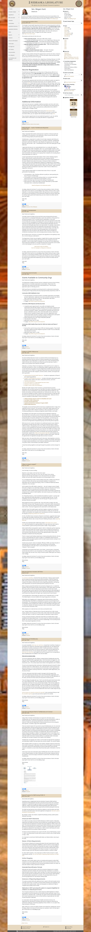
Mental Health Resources (30, 404)
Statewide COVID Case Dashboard (31, 384)
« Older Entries (24, 923)
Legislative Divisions (13, 26)
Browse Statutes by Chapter (70, 82)
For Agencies (11, 46)
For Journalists (12, 52)
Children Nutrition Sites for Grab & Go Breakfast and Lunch (37, 398)
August (73, 100)
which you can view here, (27, 652)
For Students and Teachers (12, 58)
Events (37, 124)
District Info (33, 124)
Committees (11, 23)
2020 (65, 47)
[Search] (82, 75)
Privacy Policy (69, 927)
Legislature (11, 14)
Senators (11, 37)
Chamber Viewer (12, 11)
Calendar (11, 20)
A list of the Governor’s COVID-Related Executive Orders (36, 382)
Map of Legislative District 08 (71, 57)
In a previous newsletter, (27, 577)
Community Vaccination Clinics (30, 21)
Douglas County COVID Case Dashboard (33, 385)
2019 (65, 48)
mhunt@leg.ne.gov (54, 18)
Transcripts (11, 43)
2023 (65, 43)
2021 (65, 45)
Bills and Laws (12, 17)
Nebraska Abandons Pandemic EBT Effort (32, 571)
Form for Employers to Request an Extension (41, 248)
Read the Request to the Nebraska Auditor (41, 185)
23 (73, 103)
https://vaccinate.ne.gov (29, 33)
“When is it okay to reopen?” (29, 464)
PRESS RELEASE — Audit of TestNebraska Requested (35, 127)
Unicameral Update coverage (72, 58)
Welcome (66, 36)
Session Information (13, 40)
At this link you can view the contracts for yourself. (33, 692)
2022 (65, 44)
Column (28, 124)
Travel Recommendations (30, 381)
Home (11, 9)
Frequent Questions (26, 927)
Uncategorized (67, 34)
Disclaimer (68, 928)
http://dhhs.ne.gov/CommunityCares (37, 301)
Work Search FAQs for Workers (41, 246)
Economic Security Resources (31, 401)
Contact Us (46, 927)
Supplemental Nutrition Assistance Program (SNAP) (36, 403)
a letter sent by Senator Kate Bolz (42, 433)
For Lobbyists (11, 55)
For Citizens (11, 49)
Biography (66, 53)
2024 (65, 41)
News (10, 32)
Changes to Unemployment (29, 210)
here (29, 83)
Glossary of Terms (26, 928)
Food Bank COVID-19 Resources (31, 400)
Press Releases (34, 206)
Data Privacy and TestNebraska (30, 639)
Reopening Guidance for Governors (36, 513)
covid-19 (26, 122)
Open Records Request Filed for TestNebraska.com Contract (37, 711)
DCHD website (49, 110)
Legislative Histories (13, 29)
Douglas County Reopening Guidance (32, 378)
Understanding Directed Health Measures (33, 375)
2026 (65, 40)
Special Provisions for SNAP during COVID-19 (33, 795)
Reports (10, 35)
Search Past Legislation (69, 76)
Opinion (66, 31)
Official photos (67, 54)
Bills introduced (67, 55)
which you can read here (37, 645)
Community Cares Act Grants (29, 273)
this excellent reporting (27, 693)
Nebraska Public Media (69, 90)
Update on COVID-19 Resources (30, 351)
